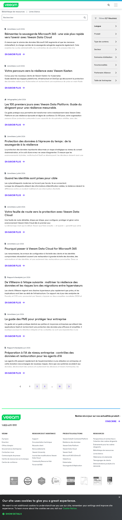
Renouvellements (38, 449)
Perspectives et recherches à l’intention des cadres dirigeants (105, 440)
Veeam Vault (67, 452)
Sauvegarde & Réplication (72, 465)
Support (35, 438)
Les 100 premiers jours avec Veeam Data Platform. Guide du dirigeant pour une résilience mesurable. (43, 106)
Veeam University (38, 452)
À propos (5, 438)
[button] (61, 514)
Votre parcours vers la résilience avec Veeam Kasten (38, 70)
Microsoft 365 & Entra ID (72, 455)
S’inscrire (110, 421)
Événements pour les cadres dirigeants (103, 445)
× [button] (119, 497)
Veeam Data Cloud (70, 449)
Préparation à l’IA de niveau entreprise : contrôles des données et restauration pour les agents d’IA (39, 354)
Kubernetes (67, 462)
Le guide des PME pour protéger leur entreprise (35, 319)
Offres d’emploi (7, 445)
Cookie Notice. (70, 508)
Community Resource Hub (42, 461)
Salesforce (67, 459)
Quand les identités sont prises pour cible (31, 178)
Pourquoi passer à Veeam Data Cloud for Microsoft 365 (41, 248)
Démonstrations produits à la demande (104, 464)
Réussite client (37, 445)
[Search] (108, 5)
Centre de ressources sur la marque (15, 459)
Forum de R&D (37, 464)
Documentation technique (42, 442)
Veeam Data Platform (71, 445)
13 (59, 386)
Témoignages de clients (102, 460)
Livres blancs (98, 453)
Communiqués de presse (11, 455)
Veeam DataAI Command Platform (75, 438)
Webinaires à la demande (102, 457)
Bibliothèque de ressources (103, 450)
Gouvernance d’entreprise (11, 449)
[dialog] (61, 507)
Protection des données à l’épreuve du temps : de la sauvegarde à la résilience (38, 143)
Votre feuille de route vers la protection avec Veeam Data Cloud (42, 213)
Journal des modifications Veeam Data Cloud (44, 456)
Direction (5, 442)
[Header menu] (115, 5)
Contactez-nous (8, 452)
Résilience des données (71, 442)
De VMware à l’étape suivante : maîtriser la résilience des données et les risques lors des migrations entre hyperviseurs (43, 284)
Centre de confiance (9, 462)
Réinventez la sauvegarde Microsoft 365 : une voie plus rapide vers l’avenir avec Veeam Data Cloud (44, 36)
